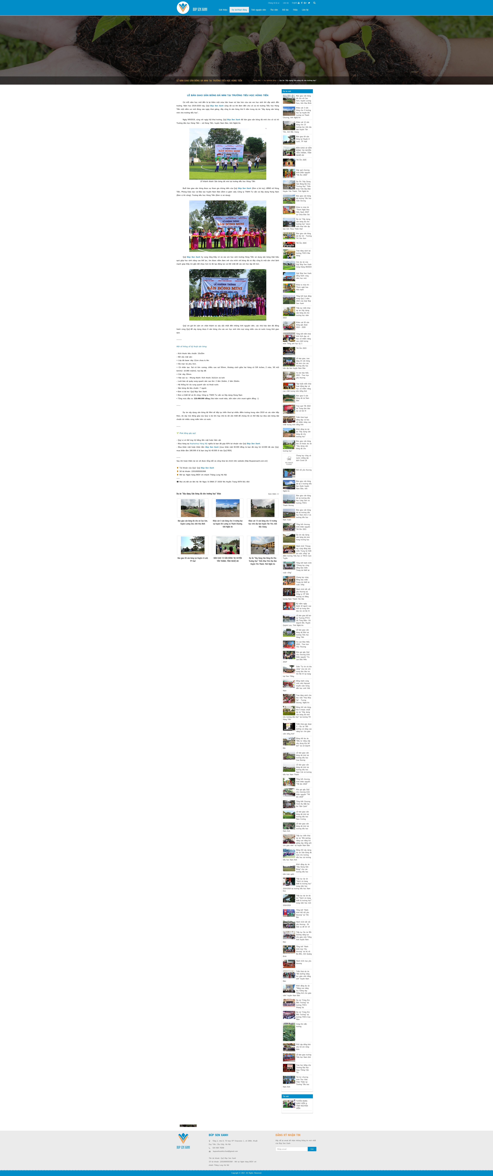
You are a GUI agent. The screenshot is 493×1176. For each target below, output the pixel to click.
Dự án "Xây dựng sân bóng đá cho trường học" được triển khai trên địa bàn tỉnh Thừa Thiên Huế (296, 224)
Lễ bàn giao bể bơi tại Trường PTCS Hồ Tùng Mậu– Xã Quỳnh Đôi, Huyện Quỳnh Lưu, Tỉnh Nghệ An (297, 620)
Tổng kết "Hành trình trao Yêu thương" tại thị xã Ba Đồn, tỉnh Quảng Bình (297, 951)
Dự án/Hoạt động (270, 80)
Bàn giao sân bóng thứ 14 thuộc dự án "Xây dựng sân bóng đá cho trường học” (297, 446)
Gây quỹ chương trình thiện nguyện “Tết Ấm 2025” (303, 172)
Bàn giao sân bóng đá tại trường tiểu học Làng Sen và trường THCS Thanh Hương (297, 500)
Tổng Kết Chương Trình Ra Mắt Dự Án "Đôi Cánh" (303, 804)
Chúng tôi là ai (273, 3)
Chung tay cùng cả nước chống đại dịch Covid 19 (303, 458)
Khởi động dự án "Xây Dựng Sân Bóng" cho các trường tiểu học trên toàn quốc (296, 869)
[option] (188, 1126)
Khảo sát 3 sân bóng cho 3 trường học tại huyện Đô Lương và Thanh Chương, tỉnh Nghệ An (297, 113)
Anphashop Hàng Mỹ (198, 444)
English (294, 2)
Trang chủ (256, 80)
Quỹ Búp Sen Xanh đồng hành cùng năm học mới (303, 275)
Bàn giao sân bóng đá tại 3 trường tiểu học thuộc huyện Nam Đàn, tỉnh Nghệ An (297, 486)
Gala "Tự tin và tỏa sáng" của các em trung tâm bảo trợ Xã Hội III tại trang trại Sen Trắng (297, 671)
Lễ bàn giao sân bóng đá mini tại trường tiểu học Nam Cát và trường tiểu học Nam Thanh (297, 769)
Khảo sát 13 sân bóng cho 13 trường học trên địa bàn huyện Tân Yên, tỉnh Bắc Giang (297, 127)
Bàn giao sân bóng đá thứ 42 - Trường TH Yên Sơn (304, 236)
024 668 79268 (218, 1148)
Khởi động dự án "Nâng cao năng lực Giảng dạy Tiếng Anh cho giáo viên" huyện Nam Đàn (297, 990)
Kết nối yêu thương (303, 470)
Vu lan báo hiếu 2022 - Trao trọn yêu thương (302, 375)
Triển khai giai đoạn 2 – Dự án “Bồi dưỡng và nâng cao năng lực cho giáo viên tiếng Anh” (297, 729)
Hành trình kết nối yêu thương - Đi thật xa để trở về (303, 924)
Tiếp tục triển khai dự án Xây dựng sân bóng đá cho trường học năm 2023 (296, 313)
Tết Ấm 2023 (301, 348)
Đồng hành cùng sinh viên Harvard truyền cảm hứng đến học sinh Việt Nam (296, 686)
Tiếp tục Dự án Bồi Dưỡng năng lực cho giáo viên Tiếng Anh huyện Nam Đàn (297, 937)
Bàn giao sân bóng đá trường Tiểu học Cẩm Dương (303, 198)
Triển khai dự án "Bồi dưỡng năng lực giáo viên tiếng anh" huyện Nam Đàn (297, 976)
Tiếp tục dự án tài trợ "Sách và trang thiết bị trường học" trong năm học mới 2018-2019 (297, 900)
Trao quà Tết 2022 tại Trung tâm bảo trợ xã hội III (303, 408)
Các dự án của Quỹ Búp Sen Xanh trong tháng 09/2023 (303, 264)
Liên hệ (286, 3)
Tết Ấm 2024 (301, 243)
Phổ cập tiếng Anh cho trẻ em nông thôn (303, 1046)
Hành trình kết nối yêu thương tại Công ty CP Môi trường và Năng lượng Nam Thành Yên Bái (296, 594)
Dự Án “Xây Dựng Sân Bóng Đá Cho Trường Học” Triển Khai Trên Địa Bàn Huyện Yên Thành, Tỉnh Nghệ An (297, 186)
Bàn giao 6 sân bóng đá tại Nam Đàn (302, 398)
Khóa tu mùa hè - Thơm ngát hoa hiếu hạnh (303, 287)
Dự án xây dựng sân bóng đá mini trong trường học (303, 537)
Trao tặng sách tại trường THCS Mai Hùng (303, 253)
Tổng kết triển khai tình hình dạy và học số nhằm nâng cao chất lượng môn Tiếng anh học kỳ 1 (297, 339)
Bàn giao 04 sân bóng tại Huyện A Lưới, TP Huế (303, 139)
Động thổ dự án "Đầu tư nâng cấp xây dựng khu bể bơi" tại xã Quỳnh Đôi (296, 743)
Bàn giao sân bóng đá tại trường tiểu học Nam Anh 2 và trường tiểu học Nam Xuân (297, 515)
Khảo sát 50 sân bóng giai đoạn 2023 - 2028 (302, 324)
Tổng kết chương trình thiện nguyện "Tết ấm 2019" (303, 781)
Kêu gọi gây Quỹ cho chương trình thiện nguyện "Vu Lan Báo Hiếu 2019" (296, 657)
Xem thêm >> (273, 494)
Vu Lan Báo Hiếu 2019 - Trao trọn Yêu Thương (303, 644)
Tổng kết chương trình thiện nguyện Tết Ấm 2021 (303, 526)
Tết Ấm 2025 (301, 160)
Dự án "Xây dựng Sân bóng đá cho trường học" (297, 80)
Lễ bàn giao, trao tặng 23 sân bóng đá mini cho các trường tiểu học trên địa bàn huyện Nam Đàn (296, 363)
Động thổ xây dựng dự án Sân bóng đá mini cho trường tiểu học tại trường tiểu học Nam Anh (297, 855)
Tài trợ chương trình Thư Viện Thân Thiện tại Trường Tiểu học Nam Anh (296, 1082)
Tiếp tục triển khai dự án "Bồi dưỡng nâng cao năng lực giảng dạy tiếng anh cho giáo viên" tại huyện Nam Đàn (297, 840)
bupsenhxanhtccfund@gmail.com (225, 1151)
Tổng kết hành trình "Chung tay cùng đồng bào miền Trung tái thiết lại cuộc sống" (297, 568)
